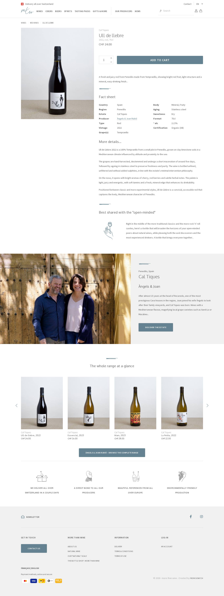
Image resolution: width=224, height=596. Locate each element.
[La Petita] (182, 403)
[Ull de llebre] (42, 403)
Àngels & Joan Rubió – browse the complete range (112, 452)
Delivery (118, 546)
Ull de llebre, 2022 (31, 435)
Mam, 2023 (120, 435)
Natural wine (74, 551)
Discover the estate (155, 327)
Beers (58, 11)
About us (72, 546)
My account (167, 546)
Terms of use (120, 556)
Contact (187, 3)
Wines (39, 11)
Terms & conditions (123, 551)
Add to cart (160, 60)
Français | (26, 568)
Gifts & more (100, 11)
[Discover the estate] (65, 299)
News (137, 11)
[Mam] (135, 403)
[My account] (196, 11)
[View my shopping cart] (200, 11)
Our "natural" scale (77, 556)
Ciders (49, 11)
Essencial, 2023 (76, 435)
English (35, 568)
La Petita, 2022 (168, 435)
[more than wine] (27, 12)
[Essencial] (89, 403)
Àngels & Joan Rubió (127, 118)
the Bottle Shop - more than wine (84, 561)
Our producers (123, 11)
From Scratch (196, 578)
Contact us (34, 548)
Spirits (68, 11)
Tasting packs (82, 11)
